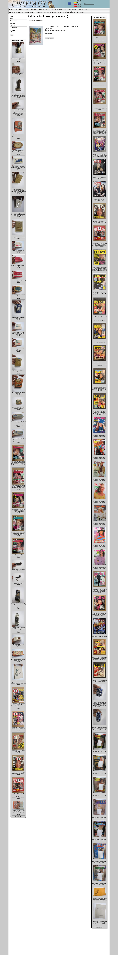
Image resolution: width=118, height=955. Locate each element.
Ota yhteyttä (13, 28)
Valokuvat (72, 9)
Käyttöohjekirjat (15, 12)
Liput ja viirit (82, 9)
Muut (82, 12)
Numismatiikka (27, 12)
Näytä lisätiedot (48, 35)
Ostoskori (12, 23)
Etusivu (12, 16)
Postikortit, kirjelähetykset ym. (45, 12)
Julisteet (53, 9)
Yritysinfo (13, 25)
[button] (49, 38)
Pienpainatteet (43, 9)
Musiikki (33, 9)
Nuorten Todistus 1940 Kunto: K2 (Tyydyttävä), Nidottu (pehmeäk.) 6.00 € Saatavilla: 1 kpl (62, 30)
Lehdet (26, 9)
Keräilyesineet (62, 9)
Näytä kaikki (18, 816)
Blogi (11, 18)
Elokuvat (75, 12)
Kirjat (11, 9)
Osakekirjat (62, 12)
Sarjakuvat (18, 9)
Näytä (18, 61)
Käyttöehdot (13, 21)
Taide (69, 12)
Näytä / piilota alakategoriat (35, 20)
